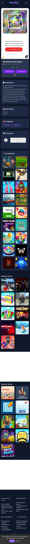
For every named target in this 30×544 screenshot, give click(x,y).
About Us (15, 533)
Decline (18, 541)
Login (26, 3)
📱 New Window (8, 71)
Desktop (16, 125)
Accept (12, 541)
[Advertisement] (15, 367)
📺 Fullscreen (21, 71)
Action (7, 125)
